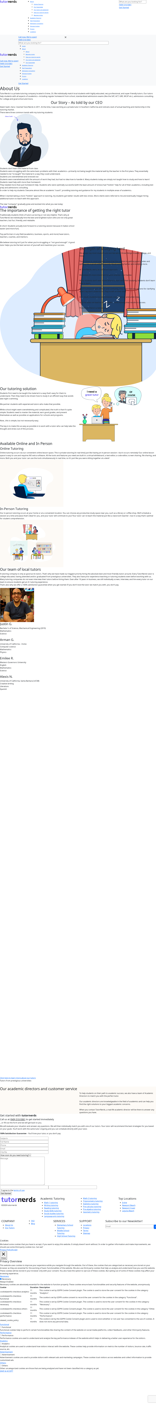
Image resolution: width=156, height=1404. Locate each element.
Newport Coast (128, 1208)
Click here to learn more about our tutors (18, 1078)
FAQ (33, 1221)
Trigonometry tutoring (93, 1201)
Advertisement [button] (6, 1352)
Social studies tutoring (53, 1213)
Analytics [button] (4, 1341)
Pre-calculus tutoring (92, 1206)
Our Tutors (10, 1228)
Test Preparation (35, 21)
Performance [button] (5, 1332)
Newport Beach (128, 1205)
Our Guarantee (38, 7)
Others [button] (3, 1363)
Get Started (124, 7)
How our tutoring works (41, 12)
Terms (85, 1230)
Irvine (124, 1202)
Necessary (6, 1279)
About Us (9, 1225)
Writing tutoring (51, 1205)
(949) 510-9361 (125, 5)
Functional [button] (4, 1324)
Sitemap (86, 1233)
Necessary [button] (4, 1276)
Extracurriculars (35, 26)
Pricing (32, 29)
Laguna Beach (128, 1211)
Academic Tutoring (35, 18)
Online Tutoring (38, 4)
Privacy (86, 1228)
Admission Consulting (36, 23)
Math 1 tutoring (51, 1202)
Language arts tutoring (54, 1216)
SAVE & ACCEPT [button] (6, 1371)
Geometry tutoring (91, 1212)
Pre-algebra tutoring (92, 1209)
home (23, 46)
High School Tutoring (66, 1236)
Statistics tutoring (90, 1204)
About (32, 1)
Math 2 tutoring (90, 1198)
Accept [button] (14, 1249)
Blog (33, 1223)
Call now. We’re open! (9, 61)
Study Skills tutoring (52, 1211)
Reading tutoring (51, 1208)
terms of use (19, 1190)
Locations (33, 32)
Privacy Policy (6, 1249)
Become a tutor (38, 15)
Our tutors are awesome (41, 10)
